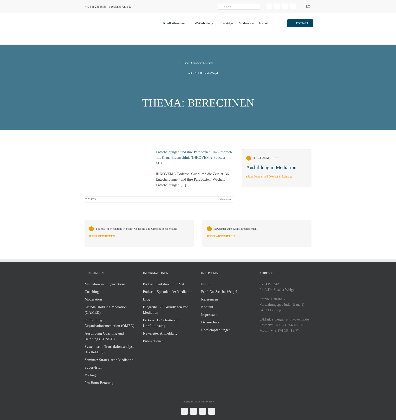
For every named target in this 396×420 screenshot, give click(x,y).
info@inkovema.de (120, 6)
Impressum (209, 314)
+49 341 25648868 (96, 6)
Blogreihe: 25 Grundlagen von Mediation (166, 310)
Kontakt (207, 307)
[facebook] (277, 6)
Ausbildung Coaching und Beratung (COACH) (104, 336)
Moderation (93, 299)
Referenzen (209, 299)
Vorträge (91, 375)
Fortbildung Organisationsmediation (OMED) (109, 323)
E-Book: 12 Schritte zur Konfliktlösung (161, 323)
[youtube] (293, 6)
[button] (300, 23)
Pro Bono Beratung (99, 383)
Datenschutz (210, 322)
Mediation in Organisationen (106, 284)
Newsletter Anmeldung (160, 333)
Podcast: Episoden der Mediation (167, 292)
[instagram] (285, 6)
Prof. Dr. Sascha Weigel (219, 292)
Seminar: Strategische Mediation (109, 360)
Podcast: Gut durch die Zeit (163, 284)
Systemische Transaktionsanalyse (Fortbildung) (109, 349)
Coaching (92, 292)
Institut (206, 284)
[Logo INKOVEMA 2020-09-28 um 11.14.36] (108, 15)
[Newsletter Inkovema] (257, 233)
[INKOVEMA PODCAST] (139, 233)
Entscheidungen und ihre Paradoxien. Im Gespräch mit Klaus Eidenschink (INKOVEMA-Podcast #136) (194, 157)
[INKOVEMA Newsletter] (276, 168)
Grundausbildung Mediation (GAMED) (106, 310)
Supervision (93, 367)
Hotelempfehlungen (216, 330)
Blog (146, 299)
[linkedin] (269, 6)
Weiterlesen (225, 199)
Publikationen (153, 341)
